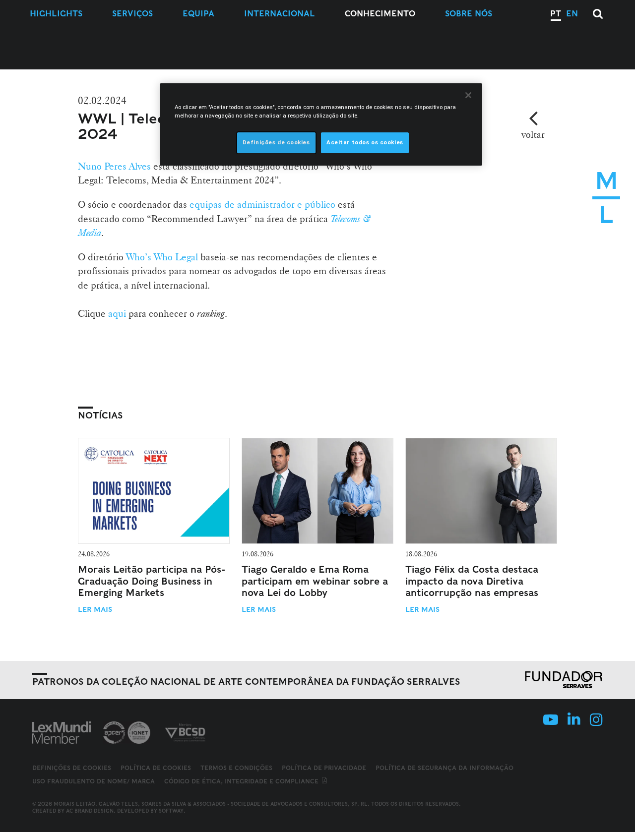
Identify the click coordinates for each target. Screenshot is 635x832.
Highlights (56, 13)
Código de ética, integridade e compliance (242, 781)
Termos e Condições (236, 768)
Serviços (132, 13)
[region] (321, 124)
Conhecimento (380, 13)
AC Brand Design (90, 811)
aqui (117, 313)
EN (572, 13)
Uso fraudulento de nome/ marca (93, 781)
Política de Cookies (156, 768)
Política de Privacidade (324, 768)
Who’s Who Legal (162, 257)
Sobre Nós (468, 13)
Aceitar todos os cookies (364, 142)
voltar (533, 134)
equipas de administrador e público (262, 204)
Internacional (279, 13)
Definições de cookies (71, 768)
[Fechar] (468, 95)
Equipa (198, 13)
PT (555, 13)
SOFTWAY (171, 811)
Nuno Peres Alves (114, 166)
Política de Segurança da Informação (444, 768)
